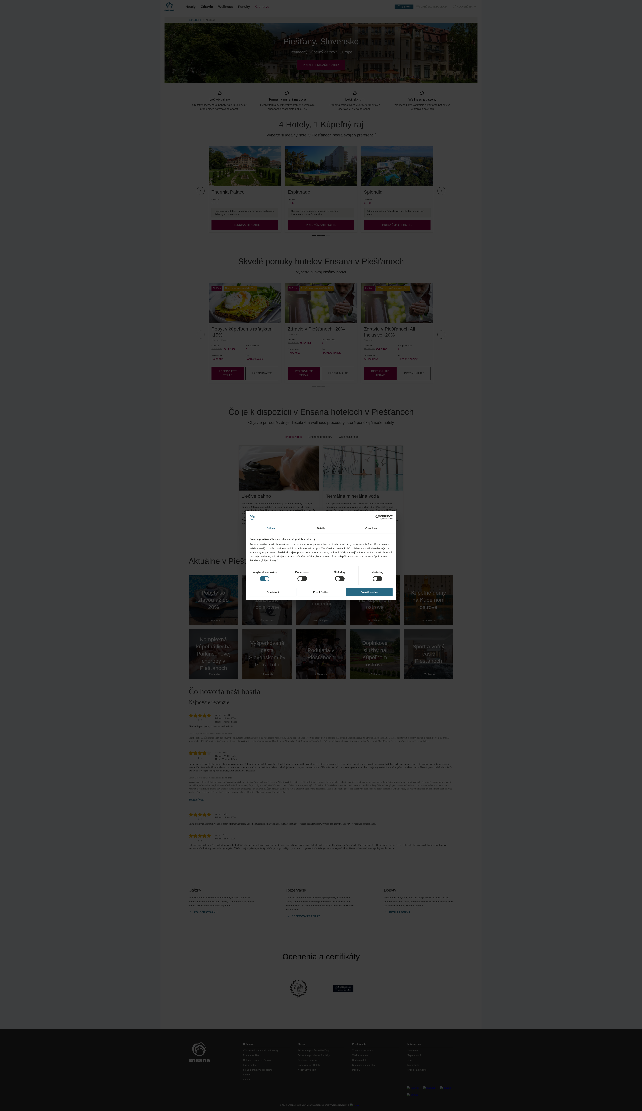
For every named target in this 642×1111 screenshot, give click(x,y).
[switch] (302, 578)
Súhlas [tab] (271, 528)
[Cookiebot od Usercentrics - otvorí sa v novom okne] (378, 517)
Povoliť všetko (369, 592)
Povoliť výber (321, 592)
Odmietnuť (273, 592)
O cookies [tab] (371, 528)
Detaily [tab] (321, 528)
